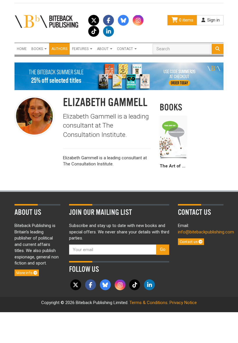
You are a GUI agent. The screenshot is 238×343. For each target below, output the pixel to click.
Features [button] (80, 49)
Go (162, 249)
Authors (59, 49)
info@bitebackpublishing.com (206, 232)
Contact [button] (125, 49)
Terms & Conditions (148, 302)
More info (24, 273)
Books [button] (37, 49)
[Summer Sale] (119, 76)
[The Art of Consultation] (173, 137)
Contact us (189, 242)
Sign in (213, 20)
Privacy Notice (183, 302)
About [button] (103, 49)
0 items (185, 20)
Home (22, 49)
